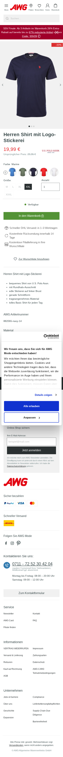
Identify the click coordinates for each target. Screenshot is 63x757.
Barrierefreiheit (40, 721)
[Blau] (12, 172)
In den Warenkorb (30, 215)
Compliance (38, 697)
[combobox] (34, 18)
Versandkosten (16, 745)
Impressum (38, 648)
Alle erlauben (31, 405)
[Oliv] (22, 172)
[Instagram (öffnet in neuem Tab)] (13, 544)
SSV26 (33, 36)
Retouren (8, 662)
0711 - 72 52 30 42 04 (32, 564)
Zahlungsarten (40, 655)
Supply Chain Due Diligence (41, 713)
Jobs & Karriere (11, 697)
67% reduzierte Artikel (41, 32)
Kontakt (36, 613)
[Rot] (43, 172)
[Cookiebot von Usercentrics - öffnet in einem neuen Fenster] (44, 336)
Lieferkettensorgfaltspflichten (46, 704)
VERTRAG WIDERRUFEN (16, 648)
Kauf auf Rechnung (13, 669)
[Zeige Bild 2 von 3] (31, 126)
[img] (57, 45)
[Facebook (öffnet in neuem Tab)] (7, 544)
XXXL (9, 194)
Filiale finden (10, 627)
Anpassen (29, 417)
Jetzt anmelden (31, 450)
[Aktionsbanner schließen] (56, 32)
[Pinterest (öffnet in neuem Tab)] (19, 544)
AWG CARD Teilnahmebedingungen (44, 671)
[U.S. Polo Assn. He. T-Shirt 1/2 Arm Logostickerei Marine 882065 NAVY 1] (31, 85)
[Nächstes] (60, 85)
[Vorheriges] (2, 85)
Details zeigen (43, 394)
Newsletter (9, 613)
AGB (6, 676)
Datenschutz (39, 662)
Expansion (9, 717)
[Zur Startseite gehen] (18, 7)
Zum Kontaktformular (31, 593)
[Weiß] (54, 172)
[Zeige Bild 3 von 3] (33, 126)
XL (19, 186)
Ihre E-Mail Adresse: (16, 435)
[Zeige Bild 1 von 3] (29, 126)
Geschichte (9, 711)
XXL (28, 186)
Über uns (8, 704)
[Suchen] (7, 18)
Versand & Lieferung (13, 655)
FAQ (35, 620)
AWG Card (9, 620)
